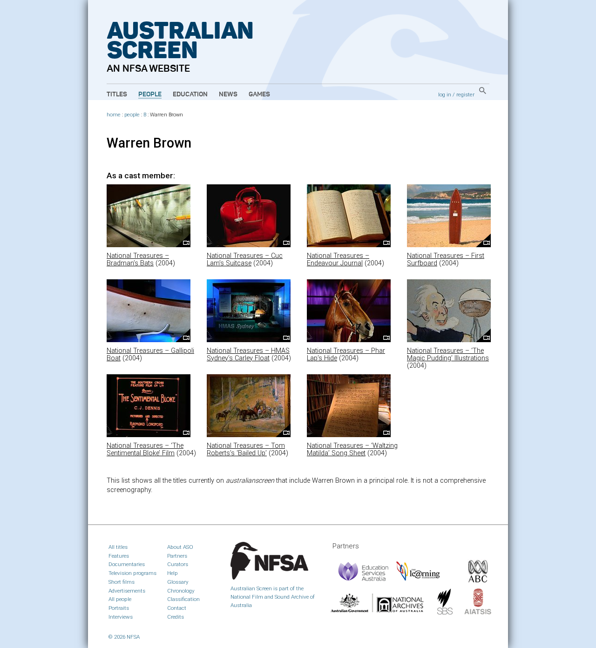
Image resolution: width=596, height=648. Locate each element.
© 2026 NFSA (124, 637)
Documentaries (126, 564)
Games (259, 94)
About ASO (180, 547)
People (150, 94)
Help (172, 573)
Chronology (181, 590)
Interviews (120, 617)
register (465, 94)
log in (444, 94)
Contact (176, 608)
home (114, 115)
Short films (121, 582)
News (228, 94)
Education (190, 94)
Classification (183, 599)
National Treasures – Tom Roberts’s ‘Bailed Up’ (246, 449)
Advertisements (126, 590)
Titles (117, 94)
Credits (175, 617)
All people (119, 599)
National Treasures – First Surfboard (445, 259)
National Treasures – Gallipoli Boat (150, 354)
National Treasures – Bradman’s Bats (138, 259)
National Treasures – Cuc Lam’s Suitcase (245, 259)
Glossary (178, 582)
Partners (177, 556)
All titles (118, 547)
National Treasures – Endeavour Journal (338, 259)
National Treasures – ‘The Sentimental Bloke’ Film (145, 449)
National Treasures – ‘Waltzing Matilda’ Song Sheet (352, 449)
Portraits (118, 608)
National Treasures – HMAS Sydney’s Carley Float (248, 354)
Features (118, 556)
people (132, 115)
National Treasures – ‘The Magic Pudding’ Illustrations (448, 354)
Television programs (132, 573)
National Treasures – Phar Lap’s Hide (346, 354)
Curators (177, 564)
